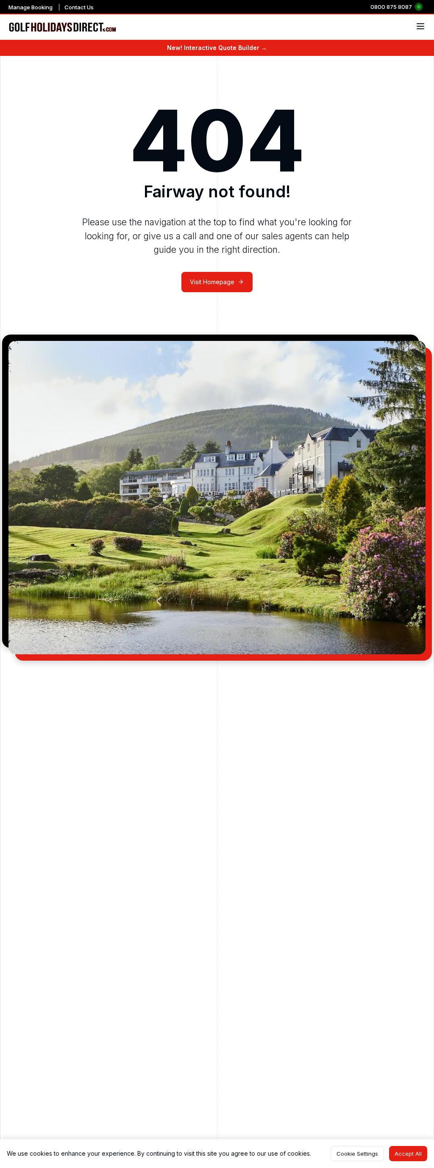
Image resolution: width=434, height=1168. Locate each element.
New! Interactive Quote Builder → (217, 47)
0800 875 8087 (391, 6)
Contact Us (79, 7)
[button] (357, 1153)
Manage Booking (30, 7)
